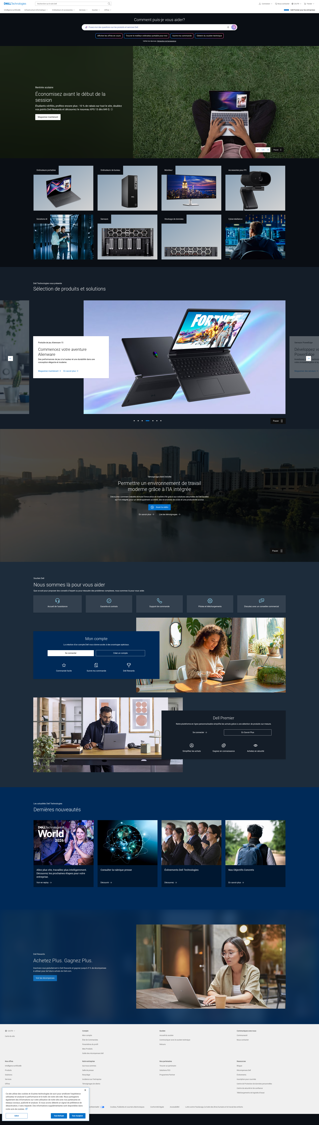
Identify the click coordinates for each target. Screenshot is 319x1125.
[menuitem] (36, 10)
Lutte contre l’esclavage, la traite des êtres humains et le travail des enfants (214, 1107)
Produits (8, 1070)
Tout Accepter (77, 1116)
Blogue (239, 1066)
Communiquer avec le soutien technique (175, 1040)
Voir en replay (43, 882)
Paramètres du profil (90, 1044)
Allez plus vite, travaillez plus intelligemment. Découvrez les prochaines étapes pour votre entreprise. (62, 873)
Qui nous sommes (89, 1066)
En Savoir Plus (247, 732)
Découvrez (169, 882)
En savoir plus (300, 368)
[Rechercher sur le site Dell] (109, 4)
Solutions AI (42, 219)
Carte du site (10, 1036)
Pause (276, 150)
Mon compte (87, 1035)
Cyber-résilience (235, 219)
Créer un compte (120, 653)
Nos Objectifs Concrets (241, 869)
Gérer (16, 1116)
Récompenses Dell (244, 1070)
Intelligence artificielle (13, 1066)
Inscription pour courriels (246, 1079)
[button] (266, 3)
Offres (7, 1084)
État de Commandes (90, 1040)
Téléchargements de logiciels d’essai (250, 1093)
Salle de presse (88, 1070)
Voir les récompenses (45, 978)
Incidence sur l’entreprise (91, 1079)
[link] (282, 3)
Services (8, 1079)
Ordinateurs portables (46, 170)
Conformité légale (157, 1107)
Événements (241, 1075)
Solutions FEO (165, 1070)
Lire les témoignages (168, 514)
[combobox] (73, 4)
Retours (163, 1044)
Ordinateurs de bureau (110, 170)
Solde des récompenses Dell (92, 1053)
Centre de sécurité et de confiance (250, 1088)
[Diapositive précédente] (258, 149)
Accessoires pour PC (237, 170)
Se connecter (70, 653)
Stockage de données (174, 219)
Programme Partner (167, 1075)
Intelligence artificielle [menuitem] (12, 10)
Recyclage (86, 1075)
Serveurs (104, 219)
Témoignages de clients (91, 1084)
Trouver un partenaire (168, 1066)
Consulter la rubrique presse (116, 869)
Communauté (242, 1035)
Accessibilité (174, 1107)
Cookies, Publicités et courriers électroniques (127, 1107)
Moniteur (168, 170)
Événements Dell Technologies (181, 869)
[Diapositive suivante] (267, 149)
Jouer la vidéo (162, 507)
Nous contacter (243, 1040)
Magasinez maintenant (48, 117)
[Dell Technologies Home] (15, 3)
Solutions (8, 1075)
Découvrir (105, 882)
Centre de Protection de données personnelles (254, 1084)
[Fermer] (85, 1090)
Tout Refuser (59, 1116)
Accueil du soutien (166, 1035)
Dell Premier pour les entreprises (302, 10)
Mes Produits (87, 1049)
